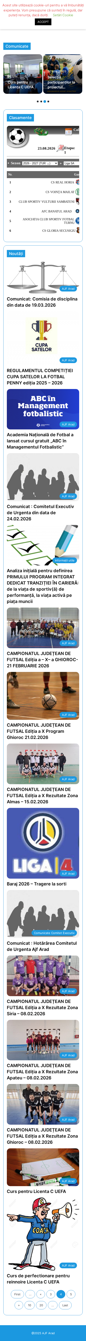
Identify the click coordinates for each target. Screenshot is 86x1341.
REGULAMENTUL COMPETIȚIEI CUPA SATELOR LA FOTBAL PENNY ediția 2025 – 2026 (40, 376)
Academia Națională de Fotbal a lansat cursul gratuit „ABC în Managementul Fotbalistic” (40, 441)
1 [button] (38, 101)
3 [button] (44, 101)
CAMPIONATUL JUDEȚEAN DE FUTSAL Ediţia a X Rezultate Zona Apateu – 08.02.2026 (42, 1071)
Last (65, 1305)
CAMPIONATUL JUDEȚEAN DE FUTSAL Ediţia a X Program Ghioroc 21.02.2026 (39, 731)
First (17, 1294)
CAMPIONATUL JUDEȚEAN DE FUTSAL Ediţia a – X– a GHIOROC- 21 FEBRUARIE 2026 (42, 659)
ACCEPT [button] (43, 22)
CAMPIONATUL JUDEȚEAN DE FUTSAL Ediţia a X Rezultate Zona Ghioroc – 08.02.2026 (42, 1136)
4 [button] (48, 101)
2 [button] (41, 101)
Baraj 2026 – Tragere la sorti (36, 884)
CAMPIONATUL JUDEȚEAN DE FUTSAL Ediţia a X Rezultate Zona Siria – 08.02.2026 (42, 1007)
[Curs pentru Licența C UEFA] (22, 74)
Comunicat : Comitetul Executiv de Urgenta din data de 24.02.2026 (40, 512)
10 (29, 1305)
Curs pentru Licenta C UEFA (36, 1191)
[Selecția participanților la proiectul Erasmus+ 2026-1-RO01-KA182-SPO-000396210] (62, 74)
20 (41, 1305)
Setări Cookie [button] (63, 15)
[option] (22, 74)
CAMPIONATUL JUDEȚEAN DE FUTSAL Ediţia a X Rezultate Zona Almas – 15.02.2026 (42, 795)
